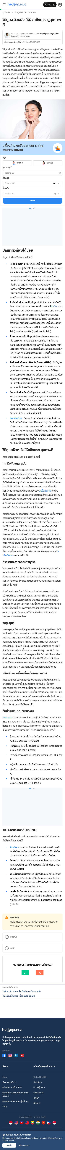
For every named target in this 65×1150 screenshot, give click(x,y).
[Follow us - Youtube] (22, 1055)
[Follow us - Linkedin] (16, 1055)
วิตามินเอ (14, 847)
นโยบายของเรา (24, 1145)
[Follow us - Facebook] (4, 1055)
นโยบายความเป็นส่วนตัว (12, 1087)
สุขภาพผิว (6, 12)
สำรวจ (5, 1066)
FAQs (5, 1106)
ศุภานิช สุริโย (16, 42)
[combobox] (55, 183)
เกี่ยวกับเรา (37, 1082)
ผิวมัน (54, 306)
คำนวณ (32, 200)
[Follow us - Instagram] (10, 1055)
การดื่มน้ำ (6, 717)
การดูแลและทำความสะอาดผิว (25, 12)
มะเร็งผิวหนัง (45, 491)
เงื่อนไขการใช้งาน (9, 1082)
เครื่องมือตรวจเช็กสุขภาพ (44, 1066)
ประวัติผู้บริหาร (39, 1087)
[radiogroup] (32, 162)
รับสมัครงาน (38, 1092)
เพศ (4, 158)
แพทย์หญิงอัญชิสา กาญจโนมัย (47, 33)
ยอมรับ (9, 1145)
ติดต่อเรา (37, 1103)
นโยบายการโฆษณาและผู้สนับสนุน (15, 1101)
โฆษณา (36, 1098)
